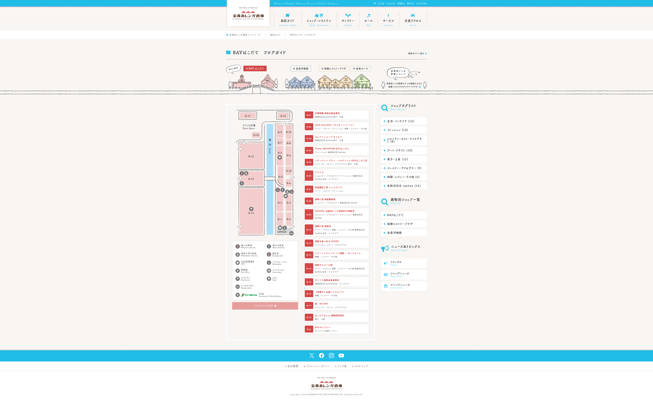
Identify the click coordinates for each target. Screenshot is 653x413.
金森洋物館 (301, 68)
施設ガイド (287, 20)
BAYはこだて (393, 215)
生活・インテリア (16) (398, 121)
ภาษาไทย (421, 3)
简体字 (410, 3)
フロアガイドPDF (265, 305)
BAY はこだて (255, 68)
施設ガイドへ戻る (417, 53)
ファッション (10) (395, 130)
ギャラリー (348, 22)
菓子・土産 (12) (395, 159)
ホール (368, 20)
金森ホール (360, 68)
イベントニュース (397, 286)
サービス (388, 20)
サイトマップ (360, 366)
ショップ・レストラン (319, 20)
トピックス (393, 263)
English (391, 3)
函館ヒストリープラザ (334, 68)
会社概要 (292, 366)
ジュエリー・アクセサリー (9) (402, 168)
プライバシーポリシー (317, 366)
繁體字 (401, 3)
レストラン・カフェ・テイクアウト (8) (402, 140)
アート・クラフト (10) (398, 150)
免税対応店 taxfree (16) (402, 185)
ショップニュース (396, 274)
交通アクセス (413, 20)
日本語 (381, 3)
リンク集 (341, 366)
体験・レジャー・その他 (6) (401, 177)
